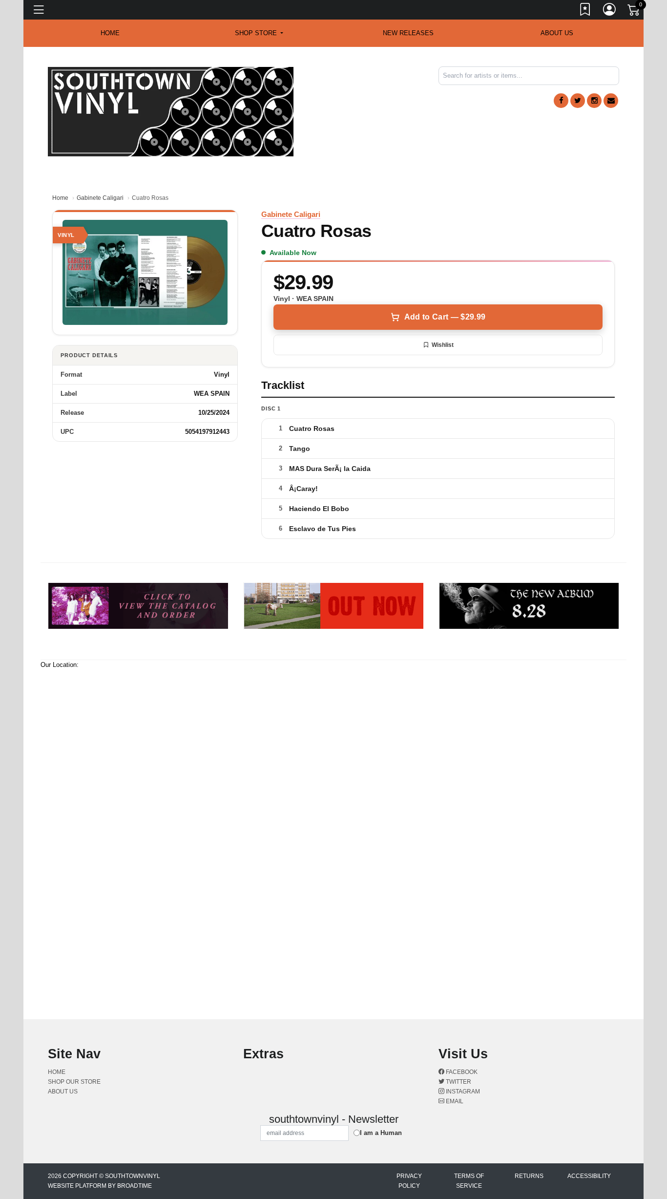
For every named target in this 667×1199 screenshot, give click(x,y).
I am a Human (381, 1132)
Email (453, 1101)
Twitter (457, 1081)
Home (60, 197)
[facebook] (561, 100)
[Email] (611, 100)
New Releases (408, 33)
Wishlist (443, 345)
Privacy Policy (409, 1181)
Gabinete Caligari (100, 197)
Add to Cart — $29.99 (444, 317)
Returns (529, 1176)
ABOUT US (557, 33)
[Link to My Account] (610, 11)
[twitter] (577, 100)
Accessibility (589, 1176)
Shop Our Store (74, 1081)
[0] (634, 12)
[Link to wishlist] (585, 11)
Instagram (462, 1091)
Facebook (461, 1072)
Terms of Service (469, 1181)
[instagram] (594, 100)
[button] (259, 33)
